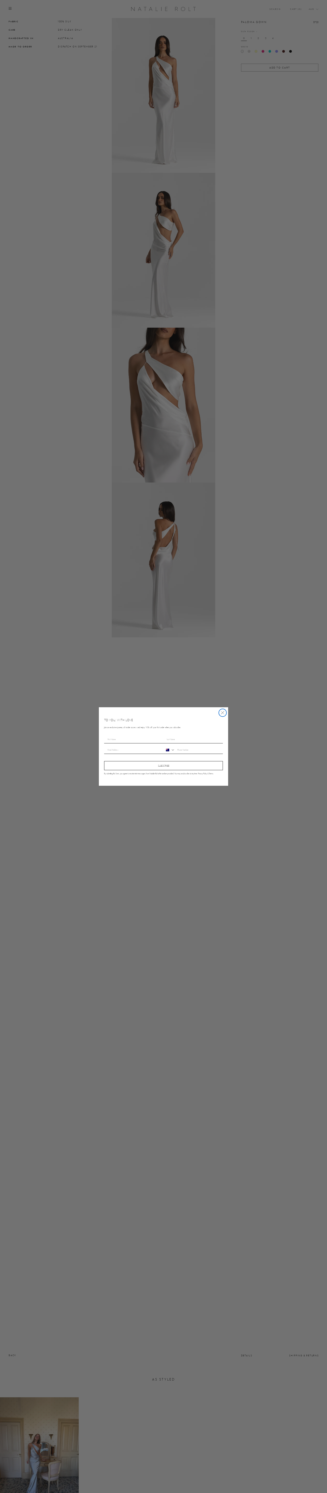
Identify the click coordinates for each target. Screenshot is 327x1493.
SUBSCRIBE (163, 765)
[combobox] (169, 750)
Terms (211, 774)
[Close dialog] (222, 713)
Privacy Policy (202, 774)
